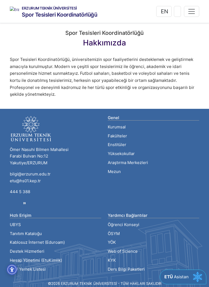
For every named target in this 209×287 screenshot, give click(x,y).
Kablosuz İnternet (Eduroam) (37, 242)
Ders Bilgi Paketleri (126, 269)
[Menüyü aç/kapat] (191, 11)
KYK (112, 260)
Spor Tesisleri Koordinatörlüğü (59, 14)
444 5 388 (20, 191)
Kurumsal (117, 126)
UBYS (15, 224)
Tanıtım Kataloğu (26, 233)
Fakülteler (117, 135)
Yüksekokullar (121, 153)
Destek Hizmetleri (27, 251)
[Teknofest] (24, 202)
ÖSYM (114, 233)
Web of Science (123, 251)
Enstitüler (117, 144)
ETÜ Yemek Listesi (28, 269)
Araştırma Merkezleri (128, 162)
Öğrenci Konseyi (123, 224)
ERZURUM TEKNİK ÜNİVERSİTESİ (49, 8)
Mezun (114, 171)
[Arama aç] (177, 11)
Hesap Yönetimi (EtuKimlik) (36, 260)
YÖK (112, 242)
